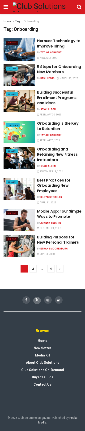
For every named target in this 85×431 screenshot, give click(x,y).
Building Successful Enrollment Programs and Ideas (56, 98)
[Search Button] (79, 7)
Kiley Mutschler (51, 197)
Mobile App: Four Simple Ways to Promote (59, 214)
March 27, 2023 (68, 78)
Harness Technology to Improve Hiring (58, 43)
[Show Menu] (6, 7)
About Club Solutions (42, 362)
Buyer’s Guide (42, 377)
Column (12, 68)
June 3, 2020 (47, 254)
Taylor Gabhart (51, 52)
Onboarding (31, 21)
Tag (17, 21)
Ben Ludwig (47, 78)
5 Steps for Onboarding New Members (59, 69)
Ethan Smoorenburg (54, 248)
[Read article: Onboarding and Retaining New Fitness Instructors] (19, 158)
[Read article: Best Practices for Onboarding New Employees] (19, 189)
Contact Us (42, 384)
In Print (12, 42)
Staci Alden (48, 109)
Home (7, 21)
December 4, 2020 (50, 228)
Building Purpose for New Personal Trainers (58, 239)
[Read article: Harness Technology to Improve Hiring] (19, 49)
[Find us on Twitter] (37, 300)
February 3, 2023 (49, 140)
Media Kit (42, 355)
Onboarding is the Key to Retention (57, 126)
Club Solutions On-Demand (42, 370)
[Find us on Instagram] (48, 300)
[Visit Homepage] (42, 7)
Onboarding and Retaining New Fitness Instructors (57, 154)
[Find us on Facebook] (26, 300)
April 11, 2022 (47, 202)
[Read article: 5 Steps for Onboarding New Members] (19, 75)
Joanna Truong (50, 223)
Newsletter (42, 348)
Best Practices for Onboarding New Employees (53, 186)
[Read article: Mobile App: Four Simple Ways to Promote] (19, 220)
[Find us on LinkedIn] (59, 300)
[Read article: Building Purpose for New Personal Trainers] (19, 246)
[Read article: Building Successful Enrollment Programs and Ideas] (19, 101)
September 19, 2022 (51, 171)
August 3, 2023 (48, 58)
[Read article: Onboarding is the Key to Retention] (19, 132)
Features (13, 125)
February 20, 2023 (50, 114)
